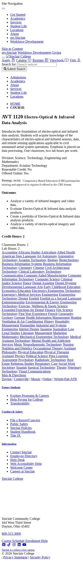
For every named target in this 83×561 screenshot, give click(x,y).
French (52, 314)
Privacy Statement (15, 557)
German (19, 317)
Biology (52, 260)
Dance (27, 283)
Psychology (26, 360)
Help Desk (17, 460)
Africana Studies (29, 252)
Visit (73, 60)
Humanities (27, 325)
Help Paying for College (26, 399)
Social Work (67, 363)
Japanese (46, 329)
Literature (27, 333)
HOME (15, 104)
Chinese (38, 268)
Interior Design (29, 329)
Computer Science (47, 279)
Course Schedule (13, 541)
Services (15, 22)
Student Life (18, 26)
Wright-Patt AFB (65, 379)
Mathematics (10, 337)
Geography (65, 314)
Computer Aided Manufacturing (45, 275)
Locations (16, 30)
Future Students (11, 387)
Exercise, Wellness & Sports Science (43, 306)
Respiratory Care (46, 363)
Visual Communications (35, 371)
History (49, 321)
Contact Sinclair (21, 452)
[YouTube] (24, 545)
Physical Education (30, 352)
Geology (7, 317)
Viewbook (57, 60)
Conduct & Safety (12, 411)
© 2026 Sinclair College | (26, 555)
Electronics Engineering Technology (56, 291)
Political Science (37, 356)
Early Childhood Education (62, 287)
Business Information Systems (22, 264)
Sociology (8, 367)
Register (38, 60)
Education (24, 291)
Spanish (21, 367)
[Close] (3, 8)
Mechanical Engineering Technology (44, 337)
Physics (20, 356)
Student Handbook (23, 431)
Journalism (60, 329)
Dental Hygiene (65, 283)
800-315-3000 (11, 533)
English (34, 298)
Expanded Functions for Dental (23, 310)
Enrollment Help (36, 541)
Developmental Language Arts (22, 287)
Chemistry (25, 268)
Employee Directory (23, 456)
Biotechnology (69, 260)
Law (71, 329)
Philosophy (9, 352)
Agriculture (48, 252)
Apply (6, 60)
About (14, 34)
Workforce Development (26, 41)
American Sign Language (19, 256)
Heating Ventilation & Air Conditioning (41, 319)
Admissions (18, 77)
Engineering (50, 294)
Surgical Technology (42, 367)
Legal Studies (11, 333)
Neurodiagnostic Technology (42, 344)
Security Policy (40, 557)
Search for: (9, 64)
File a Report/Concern (25, 420)
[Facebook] (4, 545)
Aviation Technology (32, 260)
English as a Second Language (60, 298)
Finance (50, 310)
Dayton (7, 379)
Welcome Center (21, 467)
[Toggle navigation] (3, 57)
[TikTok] (9, 545)
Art (39, 256)
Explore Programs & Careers (29, 395)
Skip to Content (12, 49)
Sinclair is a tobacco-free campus (18, 549)
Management (43, 333)
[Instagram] (14, 545)
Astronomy (49, 256)
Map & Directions (14, 375)
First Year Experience (33, 314)
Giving (56, 52)
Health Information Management (48, 317)
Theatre (61, 367)
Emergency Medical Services (21, 294)
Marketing (60, 333)
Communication (13, 275)
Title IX (15, 435)
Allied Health (66, 252)
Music (18, 344)
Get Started (17, 14)
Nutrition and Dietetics (17, 348)
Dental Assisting (43, 283)
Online (47, 379)
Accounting (9, 252)
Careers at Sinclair (22, 471)
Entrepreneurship (13, 302)
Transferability (20, 403)
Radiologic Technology (50, 360)
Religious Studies (22, 363)
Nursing (68, 344)
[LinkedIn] (19, 545)
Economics (9, 291)
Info (9, 443)
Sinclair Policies (21, 428)
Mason (35, 379)
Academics (17, 18)
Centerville (21, 379)
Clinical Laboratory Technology (40, 271)
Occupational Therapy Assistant (54, 348)
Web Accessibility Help (26, 463)
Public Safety (19, 424)
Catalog (21, 60)
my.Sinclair (17, 37)
